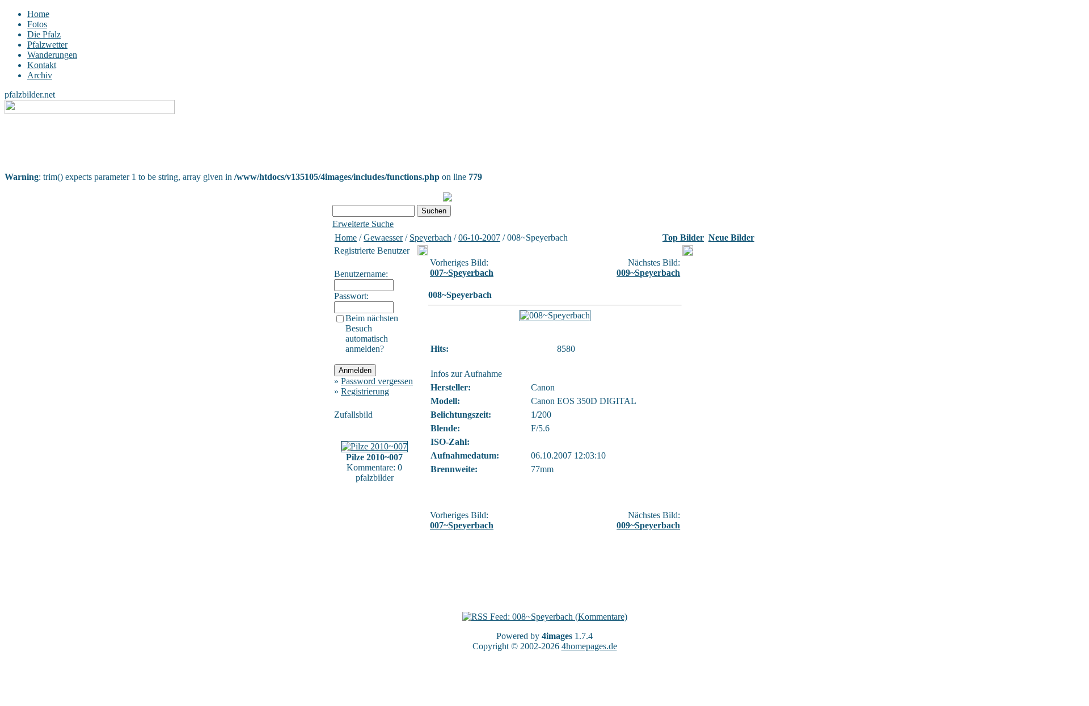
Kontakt (41, 65)
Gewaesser (383, 237)
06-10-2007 (479, 237)
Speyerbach (430, 237)
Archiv (39, 75)
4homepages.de (589, 646)
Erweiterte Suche (363, 224)
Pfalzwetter (47, 44)
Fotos (37, 24)
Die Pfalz (44, 34)
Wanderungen (52, 55)
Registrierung (365, 391)
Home (38, 14)
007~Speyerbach (461, 273)
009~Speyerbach (648, 273)
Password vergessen (377, 381)
